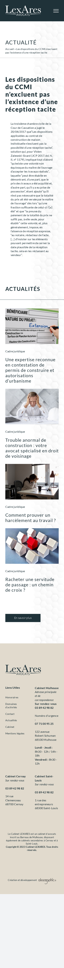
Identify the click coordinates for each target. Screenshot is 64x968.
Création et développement (22, 880)
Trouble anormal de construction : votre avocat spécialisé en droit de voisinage (32, 448)
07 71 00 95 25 (44, 723)
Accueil (9, 48)
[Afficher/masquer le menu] (56, 10)
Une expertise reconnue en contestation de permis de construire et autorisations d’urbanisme (30, 370)
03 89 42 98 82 (44, 707)
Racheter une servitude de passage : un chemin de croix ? (29, 585)
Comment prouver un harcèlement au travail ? (30, 517)
